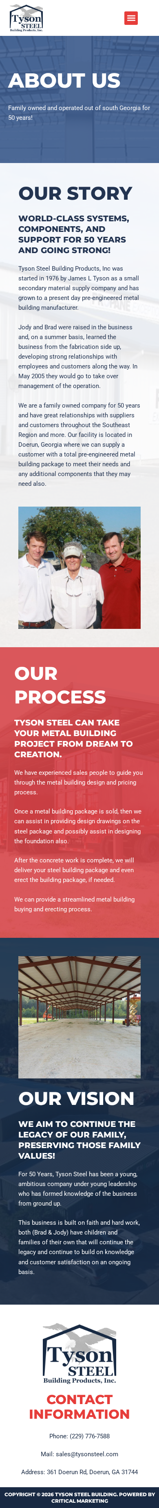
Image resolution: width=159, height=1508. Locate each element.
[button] (131, 18)
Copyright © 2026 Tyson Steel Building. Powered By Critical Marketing (79, 1497)
